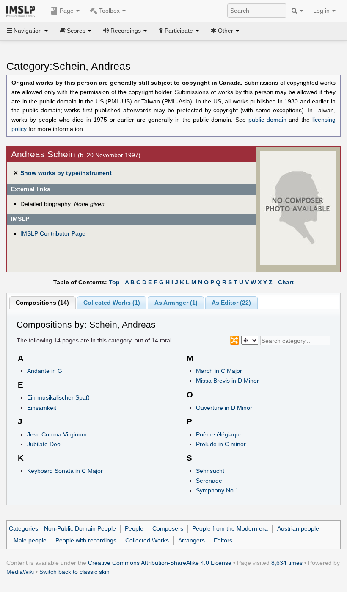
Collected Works (147, 540)
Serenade (209, 480)
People (134, 528)
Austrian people (298, 528)
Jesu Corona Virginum (57, 434)
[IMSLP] (22, 10)
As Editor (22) (231, 302)
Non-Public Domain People (80, 528)
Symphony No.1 (217, 490)
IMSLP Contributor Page (52, 233)
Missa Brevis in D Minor (227, 380)
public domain (267, 120)
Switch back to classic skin (74, 571)
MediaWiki (20, 571)
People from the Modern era (230, 528)
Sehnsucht (210, 470)
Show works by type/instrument (66, 173)
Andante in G (44, 370)
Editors (223, 540)
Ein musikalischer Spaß (58, 397)
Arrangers (191, 540)
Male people (30, 540)
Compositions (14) (42, 302)
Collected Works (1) (111, 302)
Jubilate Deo (44, 444)
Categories (23, 528)
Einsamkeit (41, 407)
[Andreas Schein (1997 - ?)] (298, 207)
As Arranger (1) (176, 302)
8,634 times (287, 562)
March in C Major (219, 370)
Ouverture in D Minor (224, 407)
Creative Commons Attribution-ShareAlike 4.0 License (159, 562)
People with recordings (85, 540)
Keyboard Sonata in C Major (65, 470)
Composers (167, 528)
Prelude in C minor (221, 444)
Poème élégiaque (219, 434)
